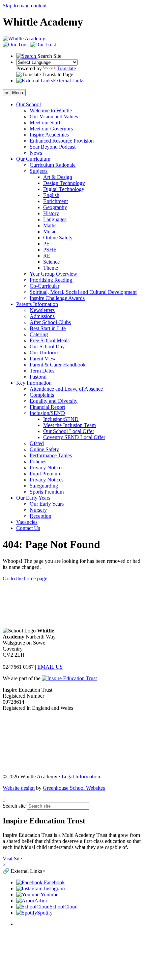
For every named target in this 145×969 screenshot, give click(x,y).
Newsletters (42, 310)
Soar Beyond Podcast (53, 147)
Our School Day (47, 346)
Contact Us (28, 528)
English (51, 195)
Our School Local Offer (68, 431)
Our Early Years (33, 498)
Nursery (38, 510)
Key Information (34, 383)
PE (46, 243)
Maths (49, 225)
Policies (38, 461)
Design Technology (64, 183)
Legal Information (81, 776)
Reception (40, 516)
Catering (39, 334)
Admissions (42, 316)
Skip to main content (25, 5)
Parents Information (37, 304)
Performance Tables (51, 455)
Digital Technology (63, 189)
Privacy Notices (46, 467)
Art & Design (57, 177)
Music (49, 231)
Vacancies (26, 522)
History (51, 213)
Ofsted (37, 443)
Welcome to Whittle (51, 110)
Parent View (43, 358)
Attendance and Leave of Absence (66, 389)
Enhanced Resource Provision (62, 141)
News (36, 153)
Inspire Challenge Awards (57, 298)
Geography (55, 207)
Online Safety (57, 237)
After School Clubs (50, 322)
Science (51, 262)
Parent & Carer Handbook (58, 364)
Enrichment (55, 201)
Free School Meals (49, 340)
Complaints (42, 395)
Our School (28, 104)
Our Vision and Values (54, 116)
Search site (14, 806)
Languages (54, 219)
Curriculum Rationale (53, 165)
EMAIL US (50, 667)
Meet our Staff (45, 122)
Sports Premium (47, 492)
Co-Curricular (44, 286)
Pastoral (38, 377)
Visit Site (12, 858)
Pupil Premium (45, 473)
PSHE (50, 250)
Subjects (39, 171)
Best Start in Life (48, 328)
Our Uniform (44, 352)
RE (46, 256)
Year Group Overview (53, 274)
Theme (50, 268)
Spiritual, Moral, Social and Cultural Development (83, 292)
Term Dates (42, 371)
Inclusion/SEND (47, 413)
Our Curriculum (33, 159)
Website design (19, 788)
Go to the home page (25, 578)
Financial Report (47, 407)
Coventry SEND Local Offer (74, 437)
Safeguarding (44, 486)
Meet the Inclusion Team (69, 425)
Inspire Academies (49, 135)
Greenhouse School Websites (74, 788)
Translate (66, 68)
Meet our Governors (51, 128)
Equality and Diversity (54, 401)
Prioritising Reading (52, 280)
